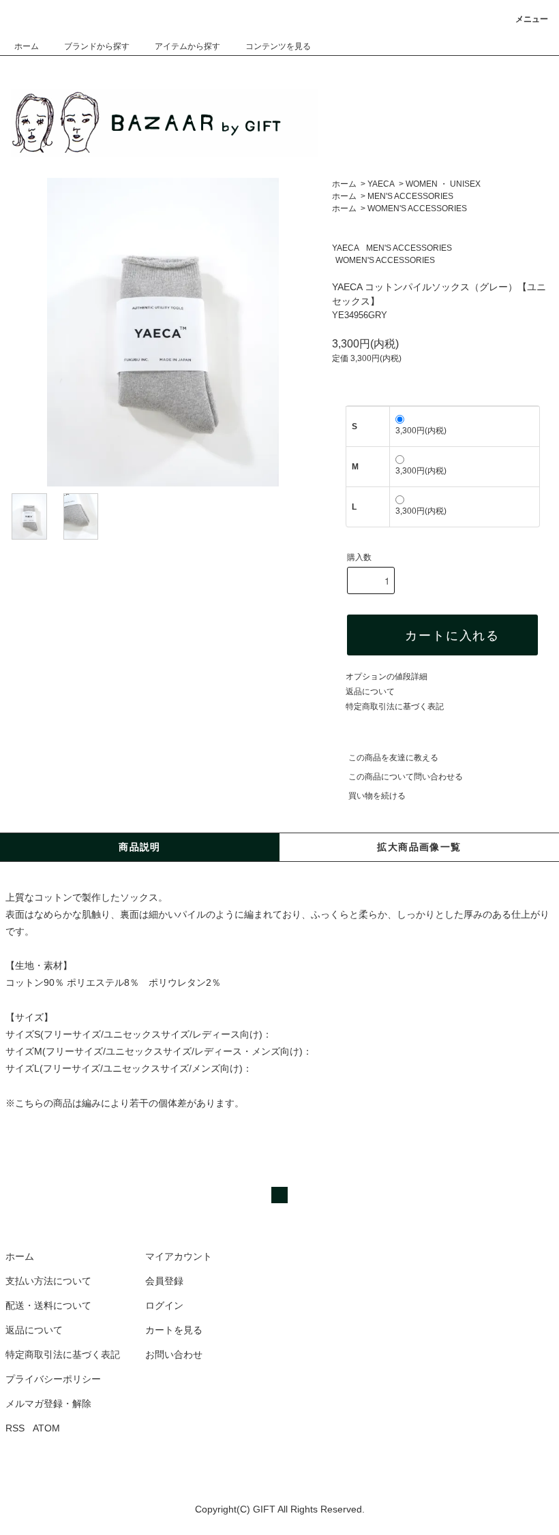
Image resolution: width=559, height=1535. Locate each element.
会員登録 (164, 1280)
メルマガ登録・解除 (48, 1403)
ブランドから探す (97, 46)
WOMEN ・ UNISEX (443, 184)
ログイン (164, 1305)
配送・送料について (48, 1305)
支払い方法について (48, 1280)
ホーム (26, 46)
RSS (15, 1428)
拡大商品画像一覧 (419, 846)
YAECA (381, 184)
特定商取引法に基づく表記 (395, 706)
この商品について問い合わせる (405, 776)
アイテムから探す (187, 46)
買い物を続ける (377, 796)
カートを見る (173, 1329)
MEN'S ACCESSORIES (410, 196)
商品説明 (140, 846)
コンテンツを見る (278, 46)
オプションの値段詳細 (386, 676)
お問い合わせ (173, 1354)
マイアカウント (178, 1256)
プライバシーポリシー (53, 1379)
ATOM (46, 1428)
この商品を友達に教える (393, 757)
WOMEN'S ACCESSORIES (417, 208)
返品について (370, 691)
